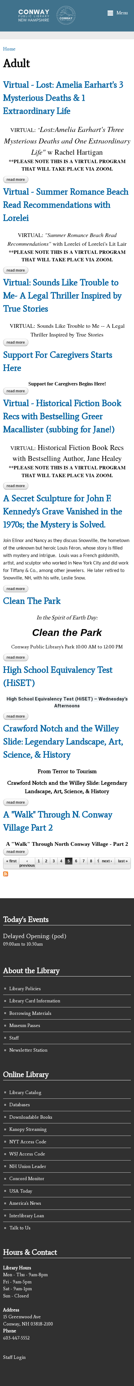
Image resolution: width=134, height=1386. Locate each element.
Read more (17, 180)
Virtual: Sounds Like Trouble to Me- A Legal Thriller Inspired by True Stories (62, 295)
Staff (14, 1038)
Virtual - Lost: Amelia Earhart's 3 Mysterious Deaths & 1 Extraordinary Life (63, 97)
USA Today (20, 1191)
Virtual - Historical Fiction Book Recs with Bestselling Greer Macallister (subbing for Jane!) (62, 416)
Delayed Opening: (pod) (34, 936)
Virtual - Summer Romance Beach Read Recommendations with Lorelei (65, 204)
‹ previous (27, 863)
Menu (122, 13)
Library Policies (25, 988)
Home (9, 49)
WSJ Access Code (27, 1154)
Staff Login (14, 1357)
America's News (25, 1203)
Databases (19, 1104)
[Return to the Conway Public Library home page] (44, 22)
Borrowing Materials (30, 1013)
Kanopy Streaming (28, 1129)
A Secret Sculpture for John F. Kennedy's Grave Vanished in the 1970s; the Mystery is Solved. (62, 511)
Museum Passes (24, 1025)
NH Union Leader (27, 1166)
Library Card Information (34, 1001)
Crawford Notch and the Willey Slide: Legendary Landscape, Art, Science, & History (63, 741)
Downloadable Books (30, 1117)
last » (123, 861)
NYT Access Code (27, 1142)
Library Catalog (25, 1092)
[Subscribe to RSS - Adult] (5, 872)
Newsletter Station (28, 1050)
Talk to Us (20, 1228)
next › (107, 861)
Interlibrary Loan (26, 1216)
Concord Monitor (26, 1178)
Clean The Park (31, 600)
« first (11, 861)
